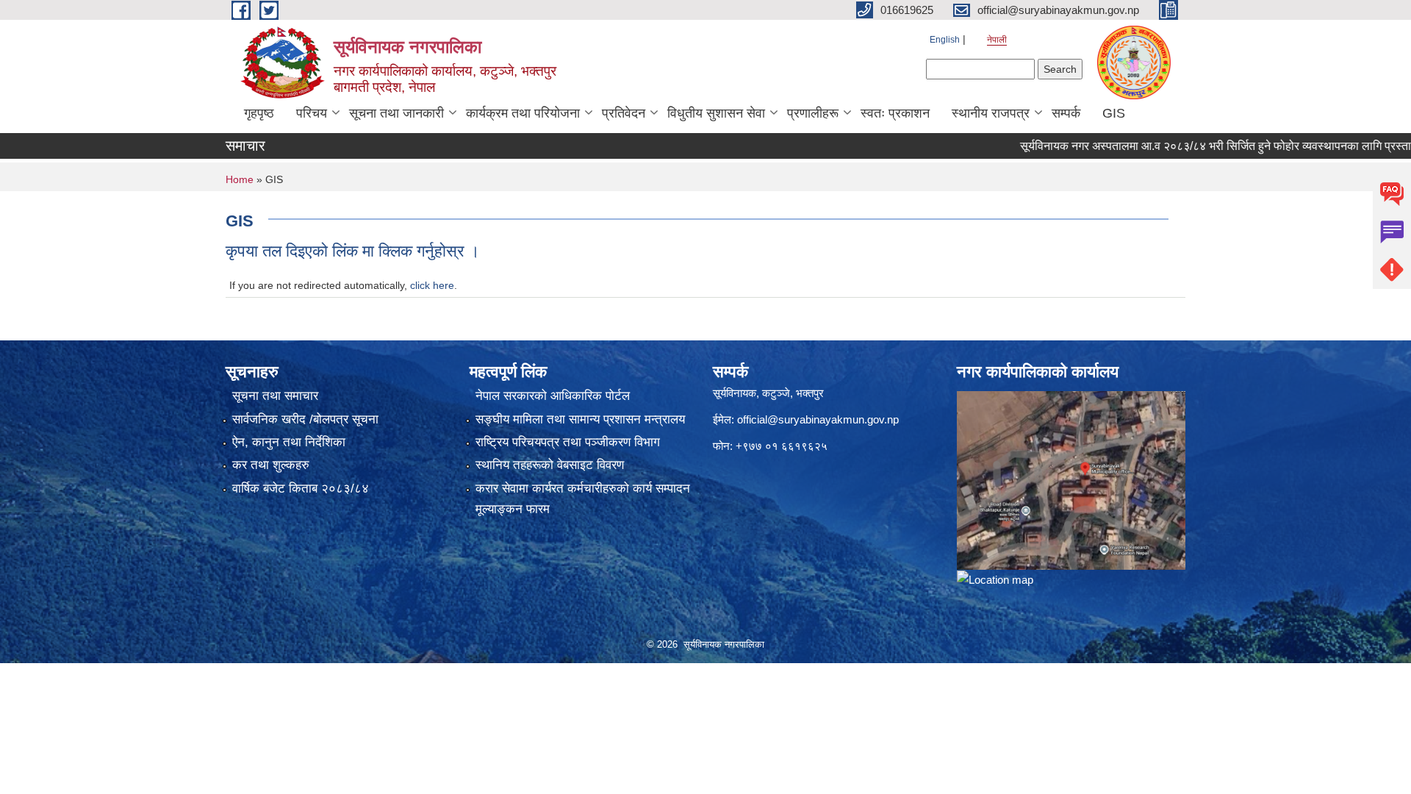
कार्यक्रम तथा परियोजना (523, 113)
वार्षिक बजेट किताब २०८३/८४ (300, 489)
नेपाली (997, 40)
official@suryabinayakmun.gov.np (818, 419)
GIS (1113, 113)
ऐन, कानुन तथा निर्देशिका (288, 442)
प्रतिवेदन (623, 113)
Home (240, 179)
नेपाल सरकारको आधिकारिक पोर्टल (552, 396)
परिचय (311, 113)
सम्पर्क (1066, 113)
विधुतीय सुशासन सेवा (716, 113)
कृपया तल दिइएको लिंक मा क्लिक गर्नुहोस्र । (353, 251)
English (945, 40)
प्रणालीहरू (813, 113)
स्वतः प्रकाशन (895, 113)
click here (432, 285)
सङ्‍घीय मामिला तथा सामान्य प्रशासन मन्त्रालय (580, 419)
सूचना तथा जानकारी (396, 113)
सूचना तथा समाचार (275, 396)
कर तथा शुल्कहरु (270, 465)
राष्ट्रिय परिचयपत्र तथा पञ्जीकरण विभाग (567, 442)
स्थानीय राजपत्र (991, 113)
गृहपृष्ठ (259, 113)
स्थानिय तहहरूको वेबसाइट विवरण (549, 465)
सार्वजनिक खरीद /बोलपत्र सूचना (305, 419)
